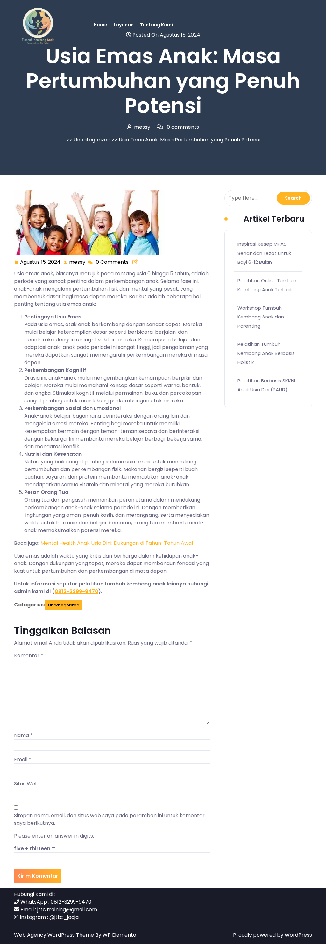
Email (22, 759)
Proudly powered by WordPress (272, 935)
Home (100, 25)
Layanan (124, 25)
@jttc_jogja (64, 917)
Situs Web (26, 783)
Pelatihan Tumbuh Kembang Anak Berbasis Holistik (266, 353)
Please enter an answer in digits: (54, 835)
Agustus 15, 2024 (40, 262)
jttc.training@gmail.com (67, 909)
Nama (23, 735)
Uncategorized (92, 139)
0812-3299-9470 (76, 591)
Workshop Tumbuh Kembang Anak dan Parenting (260, 316)
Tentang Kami (156, 25)
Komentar (28, 655)
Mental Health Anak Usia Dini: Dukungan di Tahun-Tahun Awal (116, 543)
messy (77, 262)
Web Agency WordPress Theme (54, 935)
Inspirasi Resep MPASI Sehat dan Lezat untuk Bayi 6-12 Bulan (264, 253)
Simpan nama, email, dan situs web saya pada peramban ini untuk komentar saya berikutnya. (109, 819)
